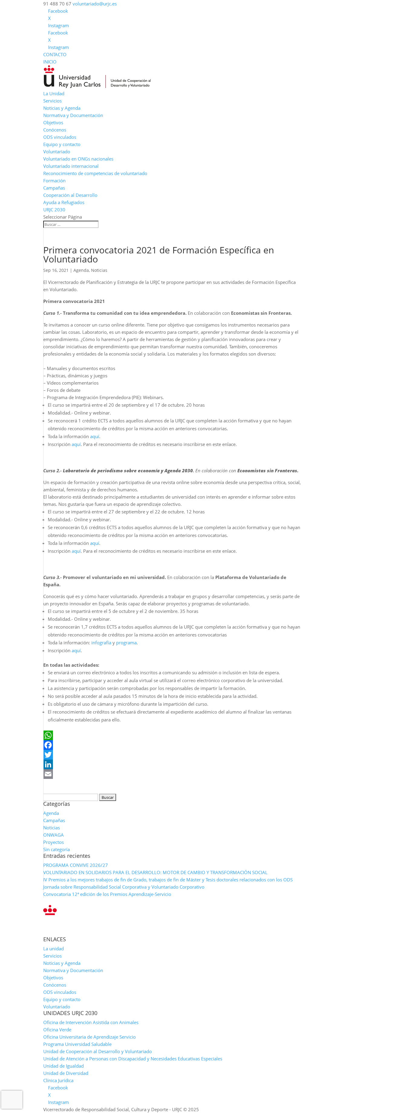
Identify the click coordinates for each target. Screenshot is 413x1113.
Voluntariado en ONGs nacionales (78, 159)
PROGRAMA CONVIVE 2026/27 (75, 865)
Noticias (99, 270)
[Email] (172, 774)
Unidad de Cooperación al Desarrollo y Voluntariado (97, 1051)
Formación (54, 180)
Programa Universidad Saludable (77, 1044)
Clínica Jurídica (58, 1080)
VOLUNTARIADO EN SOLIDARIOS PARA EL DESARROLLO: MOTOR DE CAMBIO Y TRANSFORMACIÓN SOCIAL (155, 872)
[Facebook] (172, 745)
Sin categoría (56, 849)
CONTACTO (55, 54)
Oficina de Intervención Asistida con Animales (90, 1022)
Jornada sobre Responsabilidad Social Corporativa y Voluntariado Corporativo (123, 887)
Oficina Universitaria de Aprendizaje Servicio (89, 1037)
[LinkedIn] (172, 764)
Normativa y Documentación (73, 115)
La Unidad (53, 93)
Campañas (54, 188)
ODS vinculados (59, 137)
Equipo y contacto (61, 144)
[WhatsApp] (172, 735)
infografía (101, 642)
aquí (94, 436)
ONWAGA (53, 835)
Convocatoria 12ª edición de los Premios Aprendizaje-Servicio (107, 894)
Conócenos (54, 130)
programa (126, 642)
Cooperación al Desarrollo (70, 195)
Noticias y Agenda (61, 108)
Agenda (81, 270)
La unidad (53, 948)
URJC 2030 (54, 210)
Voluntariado (56, 151)
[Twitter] (172, 755)
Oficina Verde (57, 1030)
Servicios (52, 101)
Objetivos (53, 122)
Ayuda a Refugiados (63, 202)
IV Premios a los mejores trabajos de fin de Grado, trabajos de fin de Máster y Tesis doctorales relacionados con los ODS (168, 880)
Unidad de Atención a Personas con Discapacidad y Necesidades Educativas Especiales (132, 1059)
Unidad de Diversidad (65, 1073)
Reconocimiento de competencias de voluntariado (95, 173)
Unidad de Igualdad (63, 1066)
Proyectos (53, 842)
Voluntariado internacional (71, 166)
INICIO (50, 62)
